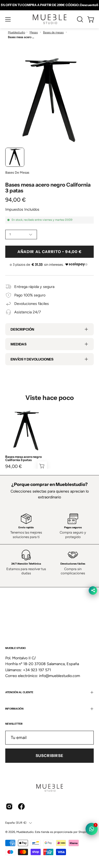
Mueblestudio (16, 32)
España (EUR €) (15, 822)
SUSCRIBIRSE (50, 755)
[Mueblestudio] (49, 19)
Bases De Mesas (17, 172)
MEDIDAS (18, 344)
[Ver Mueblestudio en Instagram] (9, 806)
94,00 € (13, 466)
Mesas (34, 32)
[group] (49, 5)
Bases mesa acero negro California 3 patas (23, 458)
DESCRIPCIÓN (22, 329)
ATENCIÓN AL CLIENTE (19, 692)
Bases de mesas (53, 32)
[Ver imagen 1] (14, 157)
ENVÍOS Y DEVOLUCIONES (32, 359)
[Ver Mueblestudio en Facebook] (21, 806)
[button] (79, 19)
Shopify (83, 832)
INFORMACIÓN (14, 708)
